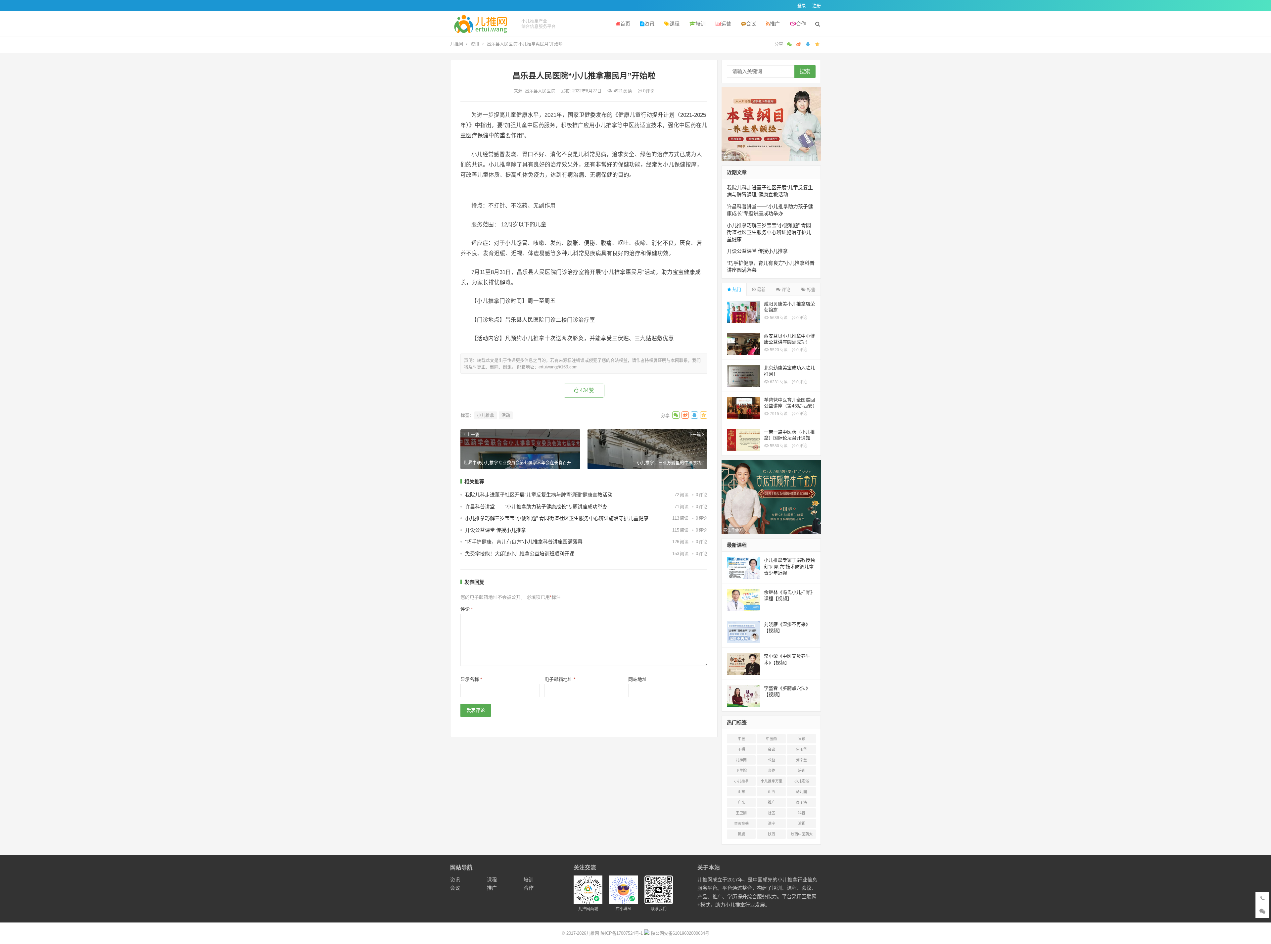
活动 (505, 415)
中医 (741, 739)
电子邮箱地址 (559, 679)
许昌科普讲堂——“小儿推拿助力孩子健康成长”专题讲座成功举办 (536, 506)
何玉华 (801, 749)
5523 (778, 350)
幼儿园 (801, 792)
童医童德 (741, 824)
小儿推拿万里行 (771, 782)
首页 (625, 23)
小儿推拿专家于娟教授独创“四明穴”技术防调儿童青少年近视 (789, 566)
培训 (701, 23)
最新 (761, 289)
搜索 (805, 71)
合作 (801, 23)
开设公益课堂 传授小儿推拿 (495, 530)
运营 (726, 23)
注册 (816, 5)
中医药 (771, 739)
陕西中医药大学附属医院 (802, 835)
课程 (675, 23)
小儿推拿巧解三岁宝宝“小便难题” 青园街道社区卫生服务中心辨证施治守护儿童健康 (556, 518)
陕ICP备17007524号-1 (621, 933)
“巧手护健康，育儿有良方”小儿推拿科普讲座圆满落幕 (524, 541)
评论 (466, 609)
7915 (778, 413)
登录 (801, 5)
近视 (801, 824)
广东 (741, 802)
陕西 (771, 834)
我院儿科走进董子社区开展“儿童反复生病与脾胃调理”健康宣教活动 (538, 494)
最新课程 (737, 545)
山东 (741, 792)
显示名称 (471, 679)
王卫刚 (741, 813)
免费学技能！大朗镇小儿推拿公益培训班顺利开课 (519, 553)
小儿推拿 (485, 415)
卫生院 (741, 771)
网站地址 (637, 679)
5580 (778, 446)
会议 (751, 23)
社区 (771, 813)
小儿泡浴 (801, 781)
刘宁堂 (801, 760)
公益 (771, 760)
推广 (775, 23)
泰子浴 (801, 802)
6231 (778, 382)
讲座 (771, 824)
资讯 (649, 23)
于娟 (741, 749)
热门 (736, 289)
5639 (778, 317)
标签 (811, 289)
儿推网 (456, 43)
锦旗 (741, 834)
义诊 (801, 739)
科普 (801, 813)
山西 (771, 792)
